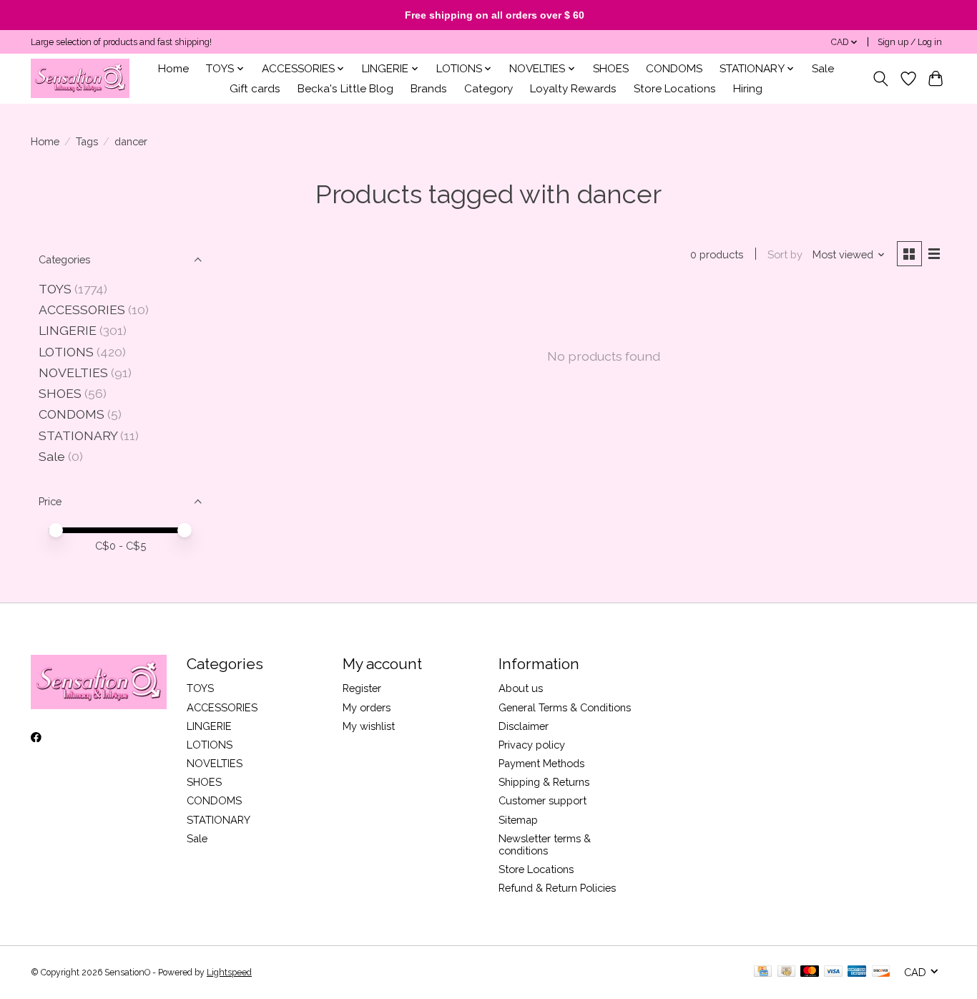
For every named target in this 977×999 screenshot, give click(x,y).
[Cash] (786, 972)
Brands (429, 88)
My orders (367, 707)
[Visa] (833, 972)
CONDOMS (674, 68)
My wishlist (369, 726)
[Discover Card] (881, 972)
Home (173, 68)
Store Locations (675, 88)
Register (362, 688)
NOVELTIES (73, 372)
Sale (823, 68)
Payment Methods (541, 763)
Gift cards (255, 88)
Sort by (784, 254)
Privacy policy (532, 745)
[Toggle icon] (880, 79)
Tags (87, 141)
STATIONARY (78, 435)
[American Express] (857, 972)
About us (521, 688)
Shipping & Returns (544, 782)
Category (488, 88)
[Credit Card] (763, 972)
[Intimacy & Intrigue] (80, 78)
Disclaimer (524, 726)
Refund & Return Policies (557, 888)
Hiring (747, 88)
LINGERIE (68, 330)
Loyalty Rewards (573, 88)
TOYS (55, 288)
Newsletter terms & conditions (545, 844)
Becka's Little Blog (345, 88)
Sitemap (518, 820)
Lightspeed (229, 973)
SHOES (611, 68)
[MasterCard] (809, 972)
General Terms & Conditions (565, 707)
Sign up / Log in (910, 42)
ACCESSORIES (82, 309)
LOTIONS (66, 351)
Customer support (542, 800)
